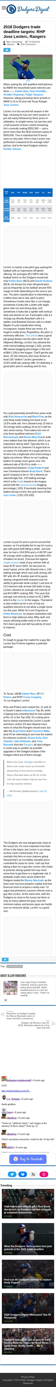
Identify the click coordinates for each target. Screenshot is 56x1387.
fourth (20, 481)
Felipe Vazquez (34, 94)
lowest (20, 600)
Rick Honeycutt (18, 416)
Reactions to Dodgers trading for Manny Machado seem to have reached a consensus (21, 1015)
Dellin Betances (12, 613)
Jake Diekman (22, 741)
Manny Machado (34, 880)
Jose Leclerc (11, 105)
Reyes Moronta (33, 437)
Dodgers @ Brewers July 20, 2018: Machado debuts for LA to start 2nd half (33, 1024)
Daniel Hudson (43, 281)
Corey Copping (32, 697)
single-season (11, 562)
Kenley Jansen (12, 149)
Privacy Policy (28, 1377)
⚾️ (28, 1159)
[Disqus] (28, 1114)
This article (31, 335)
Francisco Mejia (40, 731)
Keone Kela (34, 738)
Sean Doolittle (38, 91)
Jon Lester (9, 495)
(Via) (28, 80)
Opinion (10, 44)
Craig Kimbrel (36, 468)
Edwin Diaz (21, 91)
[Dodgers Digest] (28, 8)
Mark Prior (38, 416)
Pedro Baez (15, 281)
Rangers (28, 744)
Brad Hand (36, 471)
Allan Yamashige (14, 42)
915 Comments (28, 44)
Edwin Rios (28, 693)
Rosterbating (15, 966)
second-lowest (28, 485)
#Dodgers (29, 762)
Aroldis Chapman (13, 94)
